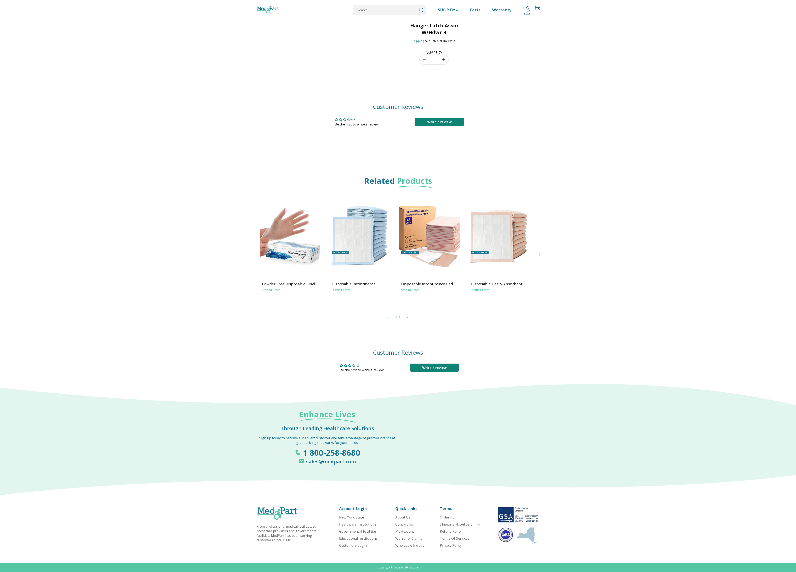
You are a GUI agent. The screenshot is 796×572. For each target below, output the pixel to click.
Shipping (418, 41)
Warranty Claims (408, 538)
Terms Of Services (454, 538)
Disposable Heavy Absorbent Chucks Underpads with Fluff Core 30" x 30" (496, 283)
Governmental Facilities (358, 531)
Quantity (434, 52)
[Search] (421, 10)
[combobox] (389, 10)
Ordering (447, 517)
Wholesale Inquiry (409, 545)
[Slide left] (388, 317)
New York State (351, 517)
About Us (402, 517)
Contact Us (404, 524)
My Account (404, 531)
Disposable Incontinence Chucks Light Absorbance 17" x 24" (359, 283)
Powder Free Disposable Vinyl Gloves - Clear (288, 283)
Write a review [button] (439, 122)
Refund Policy (451, 531)
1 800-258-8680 (331, 452)
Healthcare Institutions (357, 524)
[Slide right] (407, 317)
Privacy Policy (450, 545)
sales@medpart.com (331, 461)
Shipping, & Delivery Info (460, 524)
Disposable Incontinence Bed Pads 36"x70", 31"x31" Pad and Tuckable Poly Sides (427, 283)
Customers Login (353, 545)
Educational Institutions (358, 538)
